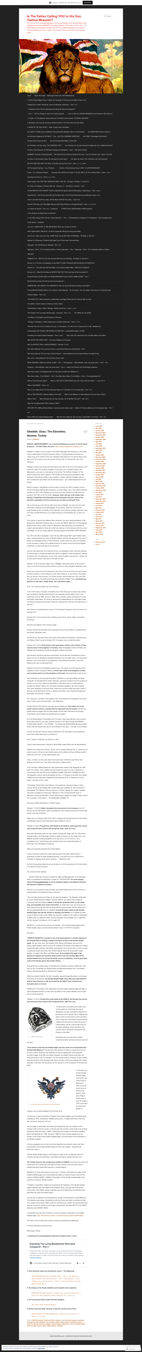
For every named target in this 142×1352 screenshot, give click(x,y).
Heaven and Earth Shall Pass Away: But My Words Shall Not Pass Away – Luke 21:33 (53, 200)
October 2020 (100, 488)
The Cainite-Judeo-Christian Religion (44, 1305)
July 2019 (99, 497)
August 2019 (99, 495)
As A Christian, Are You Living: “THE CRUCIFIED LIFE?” (44, 145)
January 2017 (100, 525)
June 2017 (99, 517)
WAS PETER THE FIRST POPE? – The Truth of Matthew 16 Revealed (48, 340)
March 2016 (99, 534)
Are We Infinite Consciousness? (37, 141)
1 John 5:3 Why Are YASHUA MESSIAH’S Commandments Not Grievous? (89, 114)
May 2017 (98, 519)
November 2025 (100, 435)
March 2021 (99, 481)
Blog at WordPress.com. (57, 1336)
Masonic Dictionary (39, 1324)
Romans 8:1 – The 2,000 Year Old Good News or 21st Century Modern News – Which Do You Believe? (58, 267)
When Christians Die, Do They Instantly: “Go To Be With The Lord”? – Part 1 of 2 (64, 399)
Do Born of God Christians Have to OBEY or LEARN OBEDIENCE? (79, 168)
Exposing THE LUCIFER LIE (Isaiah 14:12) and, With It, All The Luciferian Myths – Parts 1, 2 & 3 (80, 172)
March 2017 (99, 521)
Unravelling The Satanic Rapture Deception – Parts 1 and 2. (45, 335)
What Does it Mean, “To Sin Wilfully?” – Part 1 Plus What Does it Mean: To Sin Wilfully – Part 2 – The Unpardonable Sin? (64, 376)
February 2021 (100, 483)
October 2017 (100, 512)
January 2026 (100, 431)
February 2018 (100, 510)
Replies (60, 1326)
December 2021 (100, 470)
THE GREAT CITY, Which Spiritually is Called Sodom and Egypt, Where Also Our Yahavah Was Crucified (59, 299)
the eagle (33, 1326)
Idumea (67, 1322)
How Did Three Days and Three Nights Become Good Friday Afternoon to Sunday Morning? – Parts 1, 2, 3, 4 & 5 (61, 204)
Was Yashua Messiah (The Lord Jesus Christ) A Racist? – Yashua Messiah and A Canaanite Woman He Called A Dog (63, 354)
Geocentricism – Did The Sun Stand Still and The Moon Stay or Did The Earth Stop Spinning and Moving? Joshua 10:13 (63, 195)
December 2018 (100, 499)
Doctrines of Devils (49, 1320)
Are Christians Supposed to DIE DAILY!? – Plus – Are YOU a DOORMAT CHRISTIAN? (53, 136)
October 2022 (100, 461)
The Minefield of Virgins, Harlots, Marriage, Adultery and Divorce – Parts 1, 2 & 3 (51, 308)
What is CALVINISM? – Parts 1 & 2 (38, 385)
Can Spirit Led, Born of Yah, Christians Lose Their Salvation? (89, 159)
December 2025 (100, 433)
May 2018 (98, 508)
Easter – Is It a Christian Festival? (37, 172)
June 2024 (99, 446)
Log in (98, 544)
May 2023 (98, 453)
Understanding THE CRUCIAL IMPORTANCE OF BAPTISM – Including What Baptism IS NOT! (56, 331)
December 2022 (100, 457)
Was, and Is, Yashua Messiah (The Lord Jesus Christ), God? (45, 358)
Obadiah (48, 1324)
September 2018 (101, 501)
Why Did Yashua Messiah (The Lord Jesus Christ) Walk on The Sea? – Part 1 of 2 (81, 417)
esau (47, 1322)
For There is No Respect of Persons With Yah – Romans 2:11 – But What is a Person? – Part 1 (56, 186)
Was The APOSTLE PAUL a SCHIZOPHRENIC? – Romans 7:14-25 (47, 344)
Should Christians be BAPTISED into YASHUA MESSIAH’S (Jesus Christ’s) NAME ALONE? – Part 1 (58, 277)
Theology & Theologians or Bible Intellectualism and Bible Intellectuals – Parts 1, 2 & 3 (53, 322)
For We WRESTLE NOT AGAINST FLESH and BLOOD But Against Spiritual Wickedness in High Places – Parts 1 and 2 (63, 191)
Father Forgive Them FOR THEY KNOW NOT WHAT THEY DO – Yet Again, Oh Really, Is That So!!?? (58, 181)
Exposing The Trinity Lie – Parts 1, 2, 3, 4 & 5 (41, 177)
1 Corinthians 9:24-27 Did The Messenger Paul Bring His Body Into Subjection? (51, 109)
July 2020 (99, 492)
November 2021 (100, 473)
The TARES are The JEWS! (82, 313)
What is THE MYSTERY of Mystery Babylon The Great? (44, 394)
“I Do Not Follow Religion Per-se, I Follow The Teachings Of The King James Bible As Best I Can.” (57, 100)
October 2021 (100, 475)
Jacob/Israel (73, 1322)
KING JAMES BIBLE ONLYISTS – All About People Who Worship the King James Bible (54, 231)
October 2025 (100, 437)
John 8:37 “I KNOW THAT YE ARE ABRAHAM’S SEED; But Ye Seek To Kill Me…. (52, 227)
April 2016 (99, 532)
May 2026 (98, 428)
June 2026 (99, 426)
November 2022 (100, 459)
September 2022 (101, 464)
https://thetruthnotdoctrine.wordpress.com (69, 446)
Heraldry (52, 1322)
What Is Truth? (31, 399)
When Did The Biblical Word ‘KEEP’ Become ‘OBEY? (43, 403)
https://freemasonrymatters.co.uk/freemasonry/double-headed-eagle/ (60, 1215)
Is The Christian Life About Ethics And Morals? (41, 213)
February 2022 (100, 466)
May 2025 (98, 442)
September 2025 (101, 439)
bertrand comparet (71, 1320)
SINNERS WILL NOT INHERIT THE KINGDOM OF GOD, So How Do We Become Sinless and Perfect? (58, 286)
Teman (71, 1324)
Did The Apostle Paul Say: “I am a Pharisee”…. (41, 168)
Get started (87, 2)
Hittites (57, 1322)
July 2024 (99, 444)
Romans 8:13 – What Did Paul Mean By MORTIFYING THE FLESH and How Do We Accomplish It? (57, 272)
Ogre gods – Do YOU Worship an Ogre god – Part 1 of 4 (44, 245)
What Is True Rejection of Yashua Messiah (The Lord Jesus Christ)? (85, 394)
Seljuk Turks (65, 1324)
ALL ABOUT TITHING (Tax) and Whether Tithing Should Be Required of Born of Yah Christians (56, 132)
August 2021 (99, 477)
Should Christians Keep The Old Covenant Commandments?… (46, 281)
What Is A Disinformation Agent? (37, 381)
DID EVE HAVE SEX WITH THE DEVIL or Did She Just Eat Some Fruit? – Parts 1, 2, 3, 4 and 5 (56, 163)
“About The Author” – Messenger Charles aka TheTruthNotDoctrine (54, 96)
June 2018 (99, 506)
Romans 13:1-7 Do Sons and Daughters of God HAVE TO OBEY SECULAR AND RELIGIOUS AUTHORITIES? (60, 263)
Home (29, 96)
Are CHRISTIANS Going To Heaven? (99, 132)
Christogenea (31, 1322)
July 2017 (99, 514)
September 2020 (101, 490)
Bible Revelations (38, 1320)
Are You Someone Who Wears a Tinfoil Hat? (63, 141)
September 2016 (101, 528)
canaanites (81, 1320)
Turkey (44, 1326)
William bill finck (51, 1326)
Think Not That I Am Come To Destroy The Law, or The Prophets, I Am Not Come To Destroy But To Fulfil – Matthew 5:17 (64, 326)
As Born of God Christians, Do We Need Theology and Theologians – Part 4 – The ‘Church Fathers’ (57, 150)
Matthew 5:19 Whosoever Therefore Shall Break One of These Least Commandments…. (54, 240)
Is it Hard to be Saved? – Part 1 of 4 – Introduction (42, 209)
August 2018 (99, 503)
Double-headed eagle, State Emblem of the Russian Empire (45, 1104)
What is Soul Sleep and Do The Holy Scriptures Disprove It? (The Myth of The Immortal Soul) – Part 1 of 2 (59, 390)
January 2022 (100, 468)
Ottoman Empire (56, 1324)
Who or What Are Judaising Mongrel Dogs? (40, 417)
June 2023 (99, 450)
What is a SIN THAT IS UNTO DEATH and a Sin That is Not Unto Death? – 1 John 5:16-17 (78, 381)
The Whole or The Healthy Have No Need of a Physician (44, 317)
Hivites (62, 1322)
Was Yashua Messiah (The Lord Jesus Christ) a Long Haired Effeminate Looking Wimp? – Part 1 (56, 349)
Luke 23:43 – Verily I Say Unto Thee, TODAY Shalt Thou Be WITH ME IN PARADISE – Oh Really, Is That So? (60, 236)
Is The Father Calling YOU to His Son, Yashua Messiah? (54, 18)
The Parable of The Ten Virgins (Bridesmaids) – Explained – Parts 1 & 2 (49, 313)
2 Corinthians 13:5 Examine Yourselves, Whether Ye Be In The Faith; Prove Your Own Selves (55, 123)
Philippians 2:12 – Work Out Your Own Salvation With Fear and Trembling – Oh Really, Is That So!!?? (57, 258)
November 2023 (100, 448)
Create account (100, 542)
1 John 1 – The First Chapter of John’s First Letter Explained (45, 114)
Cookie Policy (41, 1348)
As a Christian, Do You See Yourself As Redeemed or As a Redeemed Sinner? (89, 145)
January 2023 (100, 455)
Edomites (42, 1322)
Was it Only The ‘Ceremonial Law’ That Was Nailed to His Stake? (86, 335)
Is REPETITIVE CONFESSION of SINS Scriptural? (76, 209)
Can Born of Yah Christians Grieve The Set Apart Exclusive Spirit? (47, 159)
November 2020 (100, 486)
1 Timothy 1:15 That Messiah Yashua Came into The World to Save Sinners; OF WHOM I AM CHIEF (57, 118)
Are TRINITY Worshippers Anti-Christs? (95, 136)
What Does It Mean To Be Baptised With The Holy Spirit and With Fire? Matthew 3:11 (53, 372)
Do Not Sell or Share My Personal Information (78, 1336)
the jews (58, 1320)
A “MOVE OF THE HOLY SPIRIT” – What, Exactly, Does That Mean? (48, 127)
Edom (37, 1322)
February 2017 (100, 523)
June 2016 (99, 530)
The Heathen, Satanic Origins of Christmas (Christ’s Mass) (45, 304)
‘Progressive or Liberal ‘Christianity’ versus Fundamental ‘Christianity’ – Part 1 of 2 (52, 105)
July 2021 (99, 479)
